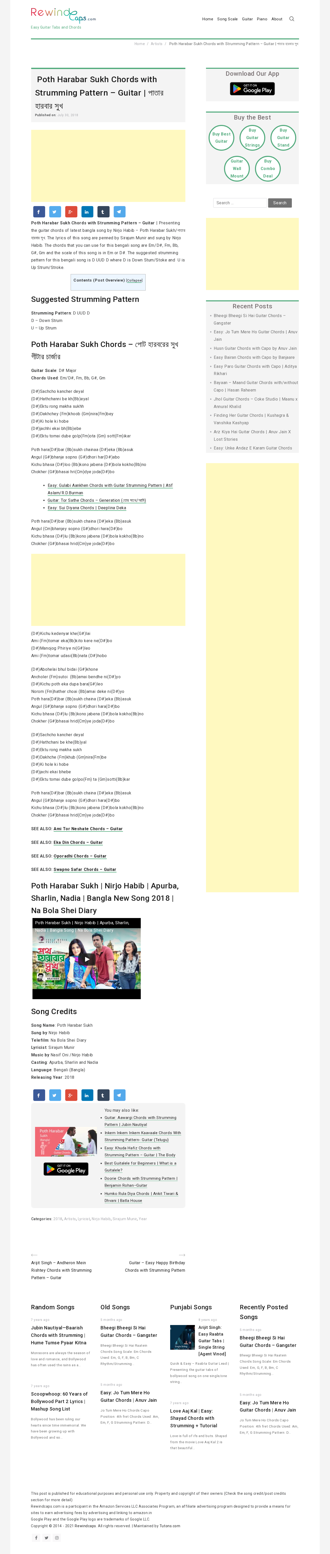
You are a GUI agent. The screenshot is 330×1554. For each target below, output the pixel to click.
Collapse (134, 280)
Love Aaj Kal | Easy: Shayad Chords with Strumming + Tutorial (193, 1418)
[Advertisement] (108, 166)
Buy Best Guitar (221, 138)
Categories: (42, 1219)
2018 (57, 1219)
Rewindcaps (85, 1526)
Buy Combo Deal (268, 169)
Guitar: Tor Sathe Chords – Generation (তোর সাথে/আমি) (97, 500)
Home (207, 19)
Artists (157, 44)
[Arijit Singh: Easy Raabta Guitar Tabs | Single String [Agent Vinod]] (182, 1337)
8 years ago (208, 1320)
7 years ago (40, 1320)
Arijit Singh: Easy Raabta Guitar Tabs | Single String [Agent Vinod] (212, 1340)
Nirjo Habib (101, 1219)
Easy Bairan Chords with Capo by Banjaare (254, 357)
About (277, 19)
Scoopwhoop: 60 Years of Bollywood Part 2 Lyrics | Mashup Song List (59, 1401)
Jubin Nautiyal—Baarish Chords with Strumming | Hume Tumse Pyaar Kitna (58, 1335)
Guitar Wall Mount (237, 169)
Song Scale (227, 19)
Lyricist (84, 1219)
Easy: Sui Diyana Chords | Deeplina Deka (87, 507)
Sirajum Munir (125, 1219)
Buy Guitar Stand (283, 138)
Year (143, 1219)
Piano (262, 19)
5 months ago (111, 1320)
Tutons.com (170, 1526)
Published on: (46, 115)
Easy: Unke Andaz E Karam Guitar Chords (253, 448)
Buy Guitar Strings (252, 138)
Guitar (247, 19)
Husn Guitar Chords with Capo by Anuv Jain (255, 348)
